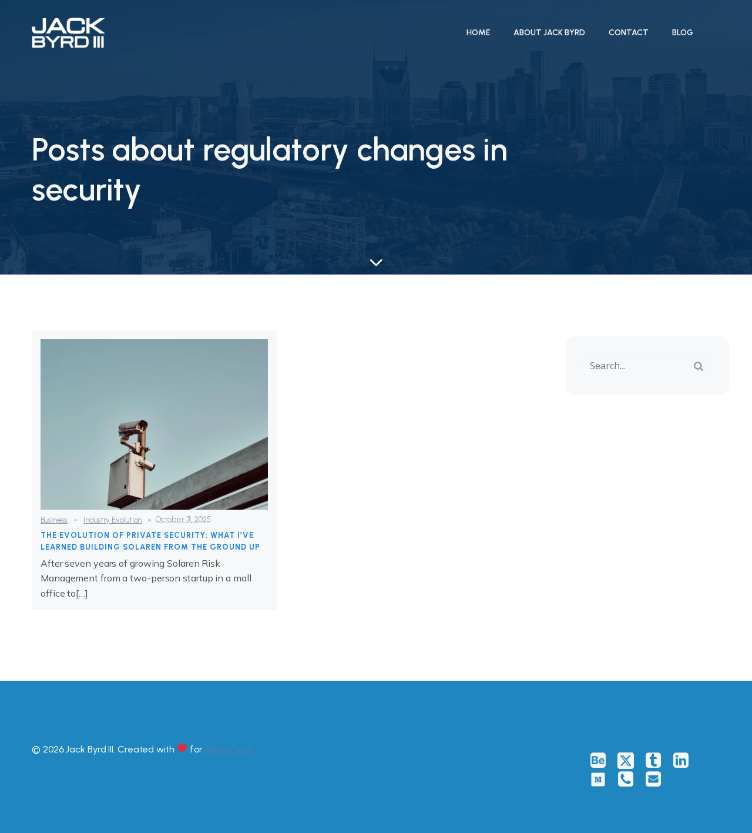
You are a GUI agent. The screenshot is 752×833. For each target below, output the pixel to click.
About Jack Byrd (549, 33)
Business (54, 520)
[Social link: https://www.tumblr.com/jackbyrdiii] (658, 760)
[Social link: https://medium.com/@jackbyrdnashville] (602, 779)
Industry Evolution (112, 520)
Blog (682, 33)
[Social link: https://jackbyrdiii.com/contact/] (630, 779)
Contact (629, 33)
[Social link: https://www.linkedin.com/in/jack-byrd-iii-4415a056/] (685, 760)
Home (478, 33)
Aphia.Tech (228, 749)
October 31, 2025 (183, 519)
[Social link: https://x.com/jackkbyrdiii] (630, 760)
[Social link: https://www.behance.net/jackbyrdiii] (602, 760)
